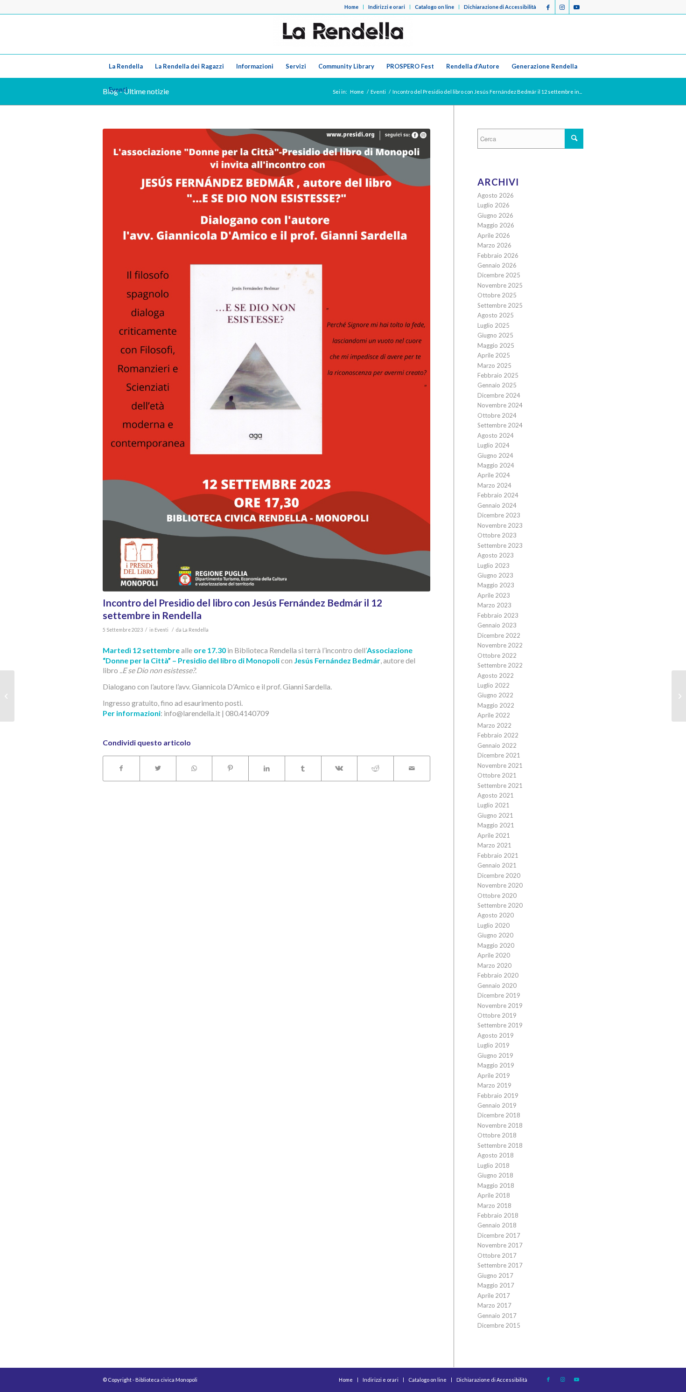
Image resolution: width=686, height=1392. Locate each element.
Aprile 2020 (493, 955)
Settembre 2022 (500, 665)
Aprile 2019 (493, 1075)
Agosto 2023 (495, 555)
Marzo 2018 (494, 1205)
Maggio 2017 (495, 1285)
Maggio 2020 (495, 945)
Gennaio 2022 (497, 745)
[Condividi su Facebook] (121, 768)
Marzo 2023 (494, 605)
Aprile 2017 (493, 1295)
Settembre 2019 (500, 1025)
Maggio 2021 (495, 825)
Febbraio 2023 (497, 615)
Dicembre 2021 (498, 755)
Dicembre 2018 (498, 1115)
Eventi (161, 630)
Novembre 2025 (500, 285)
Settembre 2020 (500, 905)
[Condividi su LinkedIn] (267, 768)
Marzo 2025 (494, 365)
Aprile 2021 (493, 835)
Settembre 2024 (500, 425)
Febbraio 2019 (497, 1095)
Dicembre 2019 (498, 995)
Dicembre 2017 (498, 1235)
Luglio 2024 (493, 445)
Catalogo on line (434, 7)
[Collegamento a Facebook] (548, 7)
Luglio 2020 (493, 925)
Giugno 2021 (495, 815)
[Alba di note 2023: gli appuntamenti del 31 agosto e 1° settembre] (7, 696)
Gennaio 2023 (497, 625)
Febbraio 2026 (497, 255)
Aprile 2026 (493, 235)
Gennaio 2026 (497, 265)
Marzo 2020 (494, 965)
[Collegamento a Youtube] (576, 7)
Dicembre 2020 (498, 875)
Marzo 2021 (494, 845)
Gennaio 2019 (497, 1105)
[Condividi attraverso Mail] (412, 768)
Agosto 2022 (495, 675)
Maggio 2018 (495, 1185)
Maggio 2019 (495, 1065)
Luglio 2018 (493, 1165)
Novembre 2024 (500, 405)
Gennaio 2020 (497, 985)
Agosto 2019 (495, 1035)
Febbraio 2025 (497, 375)
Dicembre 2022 (498, 635)
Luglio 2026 (493, 205)
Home (351, 7)
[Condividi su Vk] (339, 768)
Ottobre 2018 (497, 1135)
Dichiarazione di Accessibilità (500, 7)
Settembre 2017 (500, 1265)
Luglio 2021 (493, 805)
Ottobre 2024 (497, 415)
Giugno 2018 (495, 1175)
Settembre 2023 (500, 545)
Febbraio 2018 (497, 1215)
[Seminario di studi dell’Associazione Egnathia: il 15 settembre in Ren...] (679, 696)
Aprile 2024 (493, 475)
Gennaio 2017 (497, 1315)
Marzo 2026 (494, 245)
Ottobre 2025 (497, 295)
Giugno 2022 (495, 695)
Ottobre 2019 (497, 1015)
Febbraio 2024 (497, 495)
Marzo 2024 (494, 485)
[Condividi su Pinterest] (230, 768)
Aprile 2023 (493, 595)
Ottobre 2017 (497, 1255)
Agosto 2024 (495, 435)
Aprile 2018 (493, 1195)
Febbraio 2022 (497, 735)
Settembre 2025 (500, 305)
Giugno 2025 (495, 335)
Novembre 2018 (500, 1125)
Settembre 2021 (500, 785)
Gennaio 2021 (497, 865)
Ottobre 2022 (497, 655)
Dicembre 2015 (498, 1325)
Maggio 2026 (495, 225)
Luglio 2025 (493, 325)
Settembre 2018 (500, 1145)
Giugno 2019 (495, 1055)
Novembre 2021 (500, 765)
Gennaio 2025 (497, 385)
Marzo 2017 (494, 1305)
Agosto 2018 (495, 1155)
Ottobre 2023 (497, 535)
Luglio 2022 (493, 685)
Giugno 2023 (495, 575)
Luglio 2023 (493, 565)
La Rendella (195, 630)
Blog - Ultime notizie (136, 91)
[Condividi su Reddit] (375, 768)
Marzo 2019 (494, 1085)
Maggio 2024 (495, 465)
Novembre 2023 (500, 525)
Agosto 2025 (495, 315)
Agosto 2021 (495, 795)
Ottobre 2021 (497, 775)
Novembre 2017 (500, 1245)
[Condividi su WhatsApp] (194, 768)
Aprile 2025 (493, 355)
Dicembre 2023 (498, 515)
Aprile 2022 (493, 715)
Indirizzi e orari (386, 7)
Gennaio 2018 (497, 1225)
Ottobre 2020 (497, 895)
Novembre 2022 (500, 645)
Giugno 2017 (495, 1275)
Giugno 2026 (495, 215)
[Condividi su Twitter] (158, 768)
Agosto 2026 (495, 195)
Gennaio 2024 (497, 505)
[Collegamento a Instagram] (562, 7)
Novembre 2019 (500, 1005)
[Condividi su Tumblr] (303, 768)
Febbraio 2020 (497, 975)
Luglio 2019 (493, 1045)
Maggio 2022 (495, 705)
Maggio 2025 (495, 345)
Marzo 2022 (494, 725)
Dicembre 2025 (498, 275)
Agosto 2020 (495, 915)
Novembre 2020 (500, 885)
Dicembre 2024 (498, 395)
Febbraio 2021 (497, 855)
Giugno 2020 (495, 935)
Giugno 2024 (495, 455)
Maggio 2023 (495, 585)
